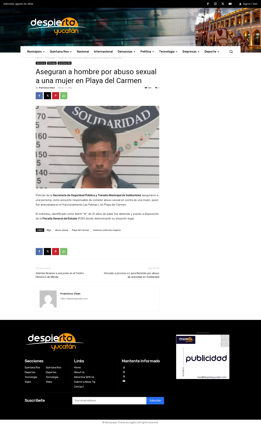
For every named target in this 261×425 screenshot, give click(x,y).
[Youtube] (230, 4)
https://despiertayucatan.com (74, 298)
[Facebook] (208, 4)
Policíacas (52, 63)
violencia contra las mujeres (107, 230)
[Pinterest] (55, 95)
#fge (49, 230)
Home (39, 57)
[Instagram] (215, 4)
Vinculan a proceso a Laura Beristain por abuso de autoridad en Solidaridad (131, 275)
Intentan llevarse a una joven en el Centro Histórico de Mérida (60, 275)
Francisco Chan (47, 87)
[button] (231, 51)
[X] (223, 4)
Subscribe (155, 400)
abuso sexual (61, 230)
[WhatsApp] (63, 95)
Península (50, 57)
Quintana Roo (64, 63)
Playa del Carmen (80, 230)
